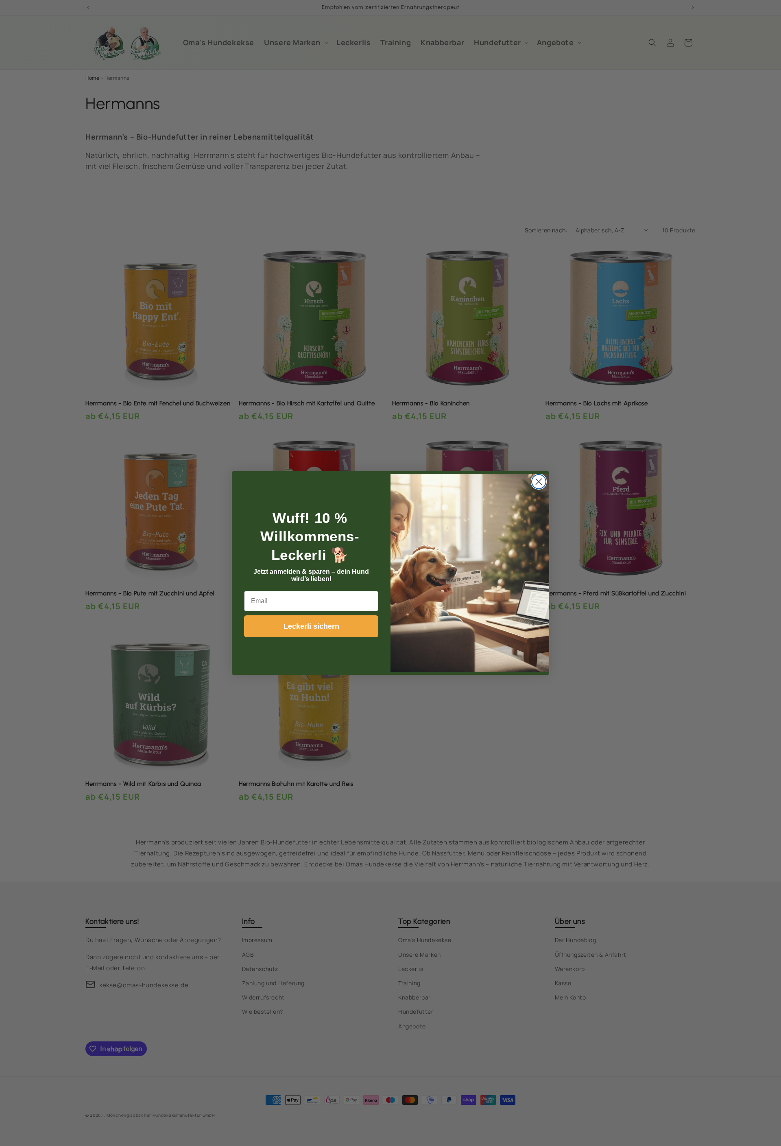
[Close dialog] (539, 482)
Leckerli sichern (311, 626)
